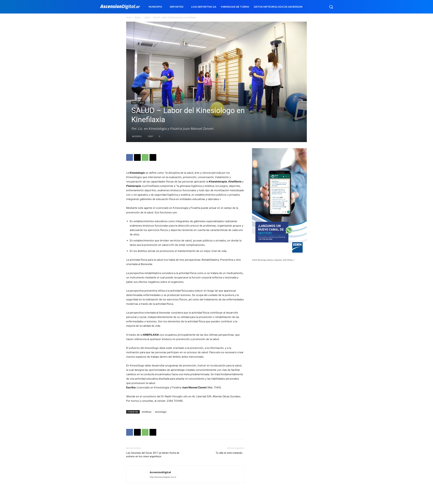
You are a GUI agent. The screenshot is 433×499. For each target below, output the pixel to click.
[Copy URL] (153, 157)
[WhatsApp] (145, 157)
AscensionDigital (160, 472)
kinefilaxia (146, 411)
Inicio (128, 17)
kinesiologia (160, 411)
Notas (138, 17)
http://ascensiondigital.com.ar (163, 477)
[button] (331, 7)
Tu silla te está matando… (230, 452)
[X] (137, 157)
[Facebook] (129, 157)
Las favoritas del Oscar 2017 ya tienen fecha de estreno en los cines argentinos (152, 454)
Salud (147, 17)
